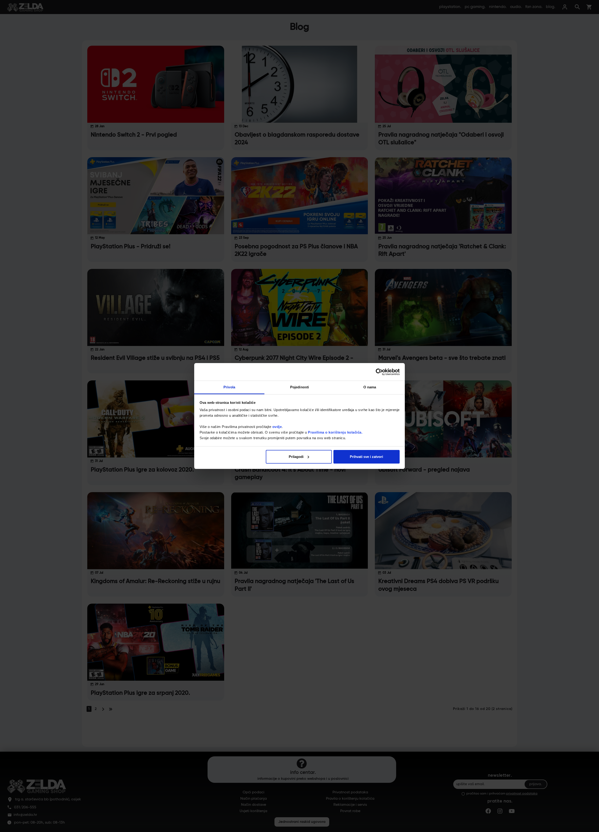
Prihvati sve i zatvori (366, 457)
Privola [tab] (229, 387)
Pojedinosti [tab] (299, 387)
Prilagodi (296, 457)
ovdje (277, 427)
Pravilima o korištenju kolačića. (335, 432)
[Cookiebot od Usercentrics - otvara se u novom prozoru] (379, 371)
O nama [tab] (369, 387)
